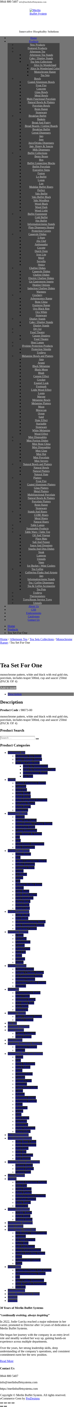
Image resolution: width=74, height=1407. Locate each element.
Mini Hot (20, 1151)
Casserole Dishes (37, 234)
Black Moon (22, 1067)
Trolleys (20, 1050)
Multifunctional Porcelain (30, 1195)
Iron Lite (20, 952)
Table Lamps (15, 1226)
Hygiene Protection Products (25, 1043)
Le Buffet (21, 874)
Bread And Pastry (26, 820)
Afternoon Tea (18, 639)
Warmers (20, 986)
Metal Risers (22, 1216)
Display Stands (17, 1013)
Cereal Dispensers (26, 830)
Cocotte (20, 945)
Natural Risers (23, 1219)
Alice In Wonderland (35, 766)
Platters (12, 1178)
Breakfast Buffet (18, 813)
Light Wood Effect (26, 1087)
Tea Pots (20, 1287)
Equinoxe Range (25, 999)
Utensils (12, 1300)
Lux (17, 881)
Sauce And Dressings (28, 1249)
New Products (16, 1175)
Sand (18, 1114)
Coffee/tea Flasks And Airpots (33, 1270)
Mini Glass (21, 1148)
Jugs (18, 840)
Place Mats (21, 1243)
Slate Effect (22, 1117)
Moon (19, 1104)
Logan (19, 877)
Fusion (19, 871)
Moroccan (21, 1107)
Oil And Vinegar (25, 1239)
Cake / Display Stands (28, 759)
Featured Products (18, 1026)
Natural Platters (24, 1168)
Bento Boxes (23, 854)
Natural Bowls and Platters (24, 1161)
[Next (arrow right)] (5, 1406)
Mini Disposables (18, 1134)
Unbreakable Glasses (28, 1260)
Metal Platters (23, 1192)
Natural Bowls (24, 1165)
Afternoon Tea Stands (28, 756)
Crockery (13, 989)
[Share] (9, 1402)
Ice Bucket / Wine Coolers (31, 1232)
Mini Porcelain (24, 1155)
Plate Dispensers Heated (29, 925)
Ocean (19, 1111)
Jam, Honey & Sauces (28, 833)
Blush (18, 1070)
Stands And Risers (19, 1209)
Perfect (19, 887)
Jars (17, 837)
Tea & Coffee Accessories (30, 1283)
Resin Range (23, 806)
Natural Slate (23, 1172)
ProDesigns (33, 1398)
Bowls (12, 779)
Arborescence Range (27, 992)
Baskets (20, 816)
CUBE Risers (23, 1212)
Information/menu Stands (30, 921)
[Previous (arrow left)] (1, 1406)
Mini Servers (23, 1158)
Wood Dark (22, 904)
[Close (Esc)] (12, 1402)
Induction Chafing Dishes (30, 982)
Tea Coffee (14, 1266)
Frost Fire (21, 789)
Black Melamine (25, 1063)
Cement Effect (24, 1073)
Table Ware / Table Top (22, 1229)
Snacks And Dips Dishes (30, 1253)
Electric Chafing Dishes (29, 972)
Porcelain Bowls (25, 803)
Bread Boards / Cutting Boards (33, 823)
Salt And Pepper (25, 1246)
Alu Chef (21, 938)
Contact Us (33, 619)
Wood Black (22, 901)
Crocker (20, 1077)
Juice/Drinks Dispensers (29, 843)
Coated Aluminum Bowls (30, 783)
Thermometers (16, 1290)
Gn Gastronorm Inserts (29, 975)
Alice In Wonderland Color (39, 769)
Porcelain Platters (25, 1199)
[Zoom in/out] (1, 1402)
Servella (20, 958)
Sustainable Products (20, 1222)
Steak (18, 1256)
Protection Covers (26, 928)
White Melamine (25, 1128)
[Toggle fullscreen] (5, 1402)
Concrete (20, 786)
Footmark (21, 1084)
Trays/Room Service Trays (24, 1293)
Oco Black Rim (24, 1002)
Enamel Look (23, 1080)
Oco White (21, 1006)
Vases (18, 1263)
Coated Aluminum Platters (31, 1182)
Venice (19, 962)
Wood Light (22, 908)
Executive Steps (25, 867)
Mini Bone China (25, 1141)
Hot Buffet (21, 918)
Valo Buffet (22, 891)
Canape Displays (25, 1033)
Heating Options (25, 979)
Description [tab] (15, 694)
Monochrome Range (35, 772)
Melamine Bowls (25, 1097)
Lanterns (20, 1236)
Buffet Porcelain (25, 864)
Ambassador (22, 942)
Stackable (21, 1121)
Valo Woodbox (24, 898)
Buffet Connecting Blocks (31, 860)
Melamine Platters (26, 1101)
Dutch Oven (22, 948)
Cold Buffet (22, 915)
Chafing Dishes (17, 965)
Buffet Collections (19, 850)
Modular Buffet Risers (28, 884)
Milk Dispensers (25, 847)
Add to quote (8, 687)
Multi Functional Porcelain (31, 800)
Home (4, 639)
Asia (18, 1060)
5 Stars (19, 935)
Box (17, 857)
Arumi (19, 1057)
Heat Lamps (15, 1040)
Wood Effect (23, 1131)
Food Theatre (16, 1030)
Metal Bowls (23, 796)
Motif (18, 955)
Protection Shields (26, 1046)
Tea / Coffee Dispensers (29, 1280)
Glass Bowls (23, 793)
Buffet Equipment (18, 911)
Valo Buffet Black (26, 894)
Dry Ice (12, 1023)
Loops (19, 1090)
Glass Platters (23, 1189)
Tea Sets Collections (42, 639)
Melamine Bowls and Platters (37, 356)
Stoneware (21, 810)
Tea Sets (45, 75)
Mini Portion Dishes (20, 1138)
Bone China (22, 996)
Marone (20, 1094)
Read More (6, 1361)
